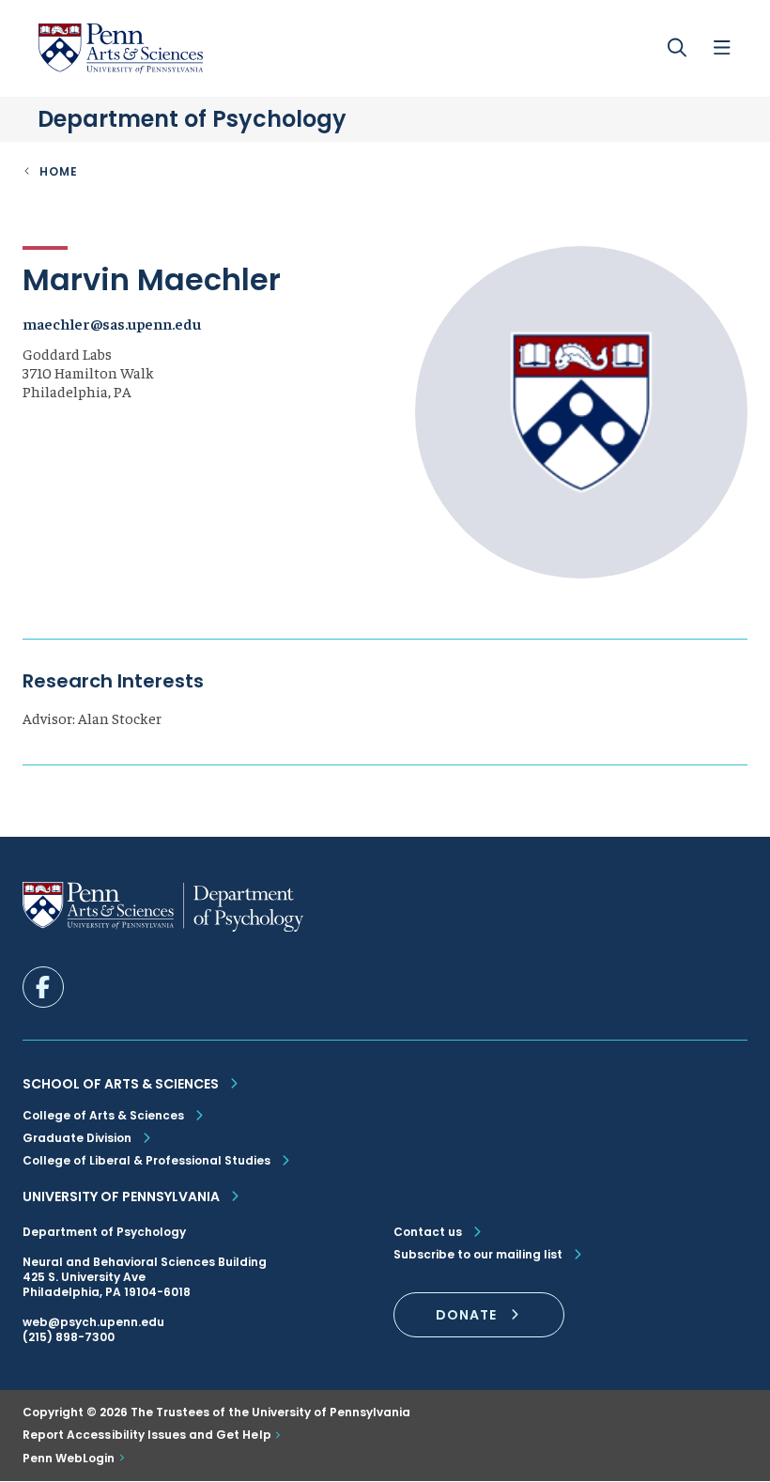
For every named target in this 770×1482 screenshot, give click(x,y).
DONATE (466, 1314)
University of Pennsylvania (121, 1196)
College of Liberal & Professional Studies (146, 1160)
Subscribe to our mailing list (477, 1254)
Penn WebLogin (69, 1458)
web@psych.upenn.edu (93, 1322)
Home (58, 171)
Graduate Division (77, 1138)
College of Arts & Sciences (103, 1115)
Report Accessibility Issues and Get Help (147, 1435)
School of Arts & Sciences (121, 1083)
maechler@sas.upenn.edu (112, 323)
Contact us (427, 1232)
